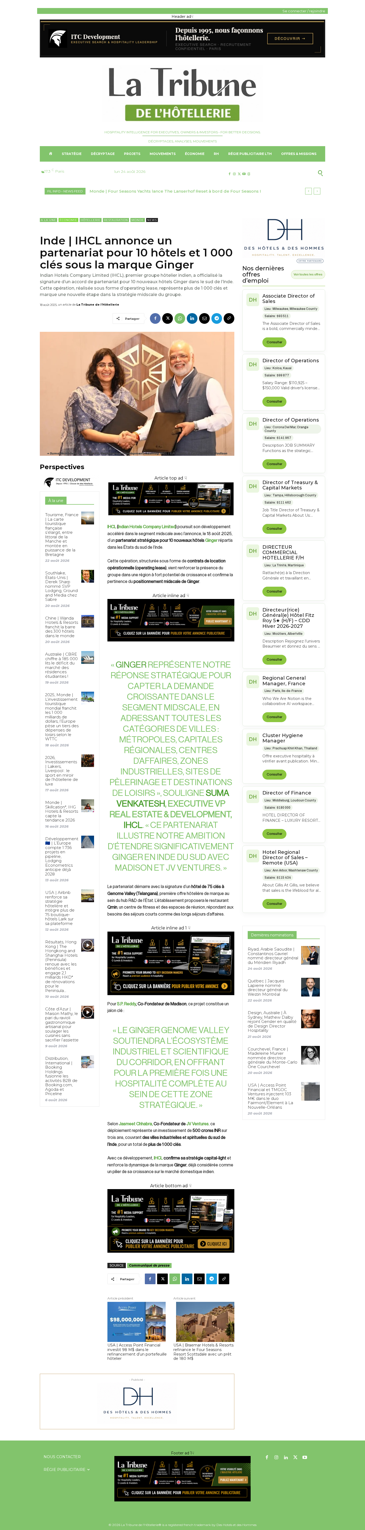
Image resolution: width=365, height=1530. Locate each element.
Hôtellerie (90, 220)
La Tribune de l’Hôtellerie (97, 304)
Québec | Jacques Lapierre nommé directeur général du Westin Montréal (268, 987)
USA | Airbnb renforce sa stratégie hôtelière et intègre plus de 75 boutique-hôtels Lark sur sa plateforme (60, 908)
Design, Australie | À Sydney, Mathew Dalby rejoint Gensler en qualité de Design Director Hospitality (272, 1021)
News (152, 220)
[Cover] (170, 520)
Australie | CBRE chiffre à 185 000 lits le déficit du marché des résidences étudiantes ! (61, 665)
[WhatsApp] (179, 318)
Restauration (116, 220)
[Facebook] (229, 174)
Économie (68, 220)
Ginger (211, 540)
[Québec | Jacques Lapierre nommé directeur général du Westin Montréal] (310, 987)
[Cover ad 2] (170, 963)
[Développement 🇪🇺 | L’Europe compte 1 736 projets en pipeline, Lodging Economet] (87, 842)
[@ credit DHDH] (182, 56)
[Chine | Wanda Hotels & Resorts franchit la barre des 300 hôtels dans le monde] (87, 621)
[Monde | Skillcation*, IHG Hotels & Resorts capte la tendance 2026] (87, 805)
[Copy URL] (229, 318)
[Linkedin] (192, 318)
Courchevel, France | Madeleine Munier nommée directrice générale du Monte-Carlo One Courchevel (272, 1057)
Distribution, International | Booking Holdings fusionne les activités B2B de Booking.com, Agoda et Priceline (61, 1076)
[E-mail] (204, 318)
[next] (317, 191)
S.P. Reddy (126, 1004)
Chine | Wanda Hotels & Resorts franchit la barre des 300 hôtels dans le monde (61, 627)
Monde (137, 220)
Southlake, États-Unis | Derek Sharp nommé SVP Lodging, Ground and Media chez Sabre (61, 586)
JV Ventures (198, 1124)
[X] (239, 174)
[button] (294, 173)
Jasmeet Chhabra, (136, 1124)
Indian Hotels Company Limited (147, 527)
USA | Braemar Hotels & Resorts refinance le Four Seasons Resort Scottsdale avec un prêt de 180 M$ (203, 1352)
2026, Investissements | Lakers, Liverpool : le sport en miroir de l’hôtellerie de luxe (61, 771)
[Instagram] (234, 174)
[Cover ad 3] (170, 645)
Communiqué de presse (149, 1265)
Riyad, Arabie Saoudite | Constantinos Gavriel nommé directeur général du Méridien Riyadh (273, 956)
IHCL (111, 527)
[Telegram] (216, 318)
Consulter (274, 342)
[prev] (308, 191)
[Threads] (249, 174)
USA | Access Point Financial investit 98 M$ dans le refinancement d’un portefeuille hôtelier (137, 1352)
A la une (48, 220)
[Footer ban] (182, 1478)
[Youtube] (244, 174)
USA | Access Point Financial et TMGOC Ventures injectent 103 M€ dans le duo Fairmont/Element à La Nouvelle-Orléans (270, 1096)
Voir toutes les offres (308, 274)
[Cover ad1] (170, 1221)
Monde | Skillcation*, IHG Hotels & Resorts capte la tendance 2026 (61, 811)
